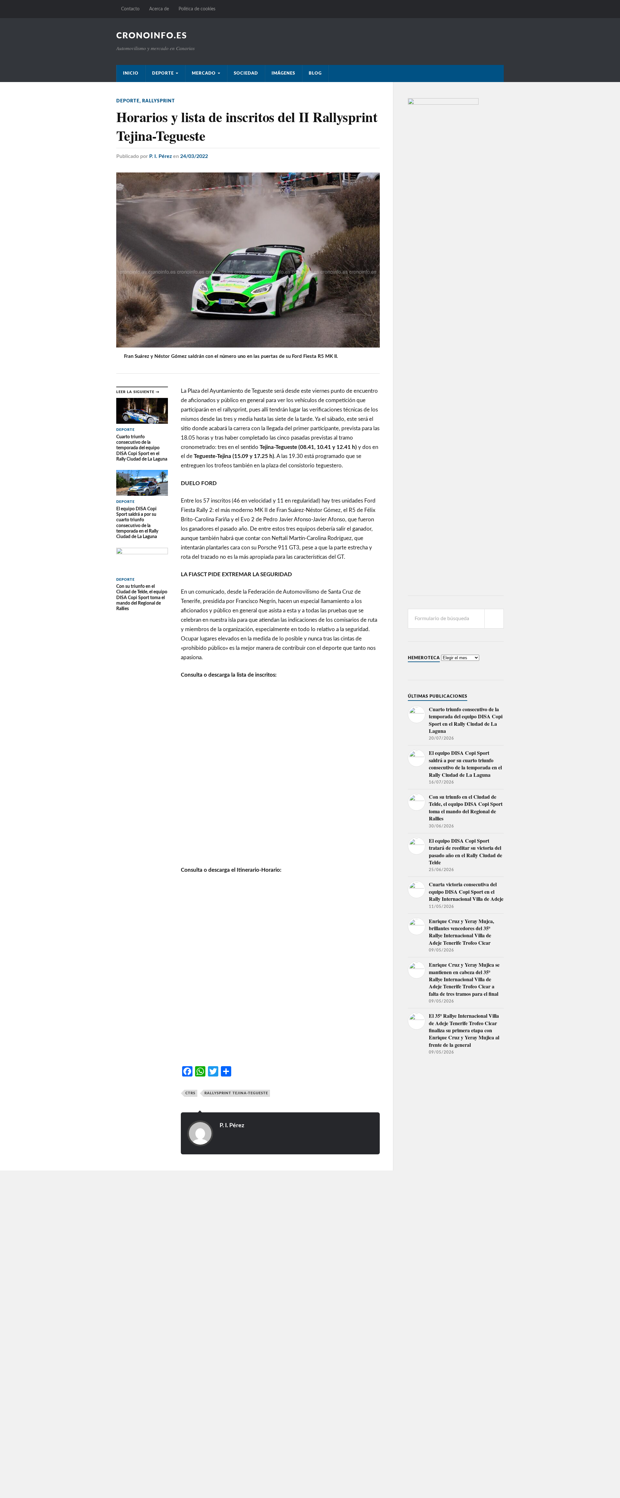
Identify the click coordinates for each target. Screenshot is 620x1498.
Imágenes (283, 73)
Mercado (204, 73)
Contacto (130, 8)
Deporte (163, 73)
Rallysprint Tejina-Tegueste (236, 1093)
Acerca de (159, 8)
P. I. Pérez (160, 156)
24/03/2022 (194, 156)
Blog (315, 73)
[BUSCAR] (494, 619)
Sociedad (246, 73)
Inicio (131, 73)
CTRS (190, 1093)
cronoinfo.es (151, 36)
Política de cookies (197, 8)
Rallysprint (158, 101)
